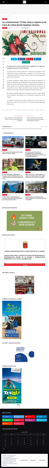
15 (37, 440)
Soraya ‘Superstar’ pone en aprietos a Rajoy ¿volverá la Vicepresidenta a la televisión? (13, 119)
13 (24, 440)
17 (5, 442)
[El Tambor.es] (24, 2)
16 (43, 440)
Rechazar (33, 460)
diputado (11, 109)
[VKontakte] (3, 88)
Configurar (42, 460)
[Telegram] (3, 79)
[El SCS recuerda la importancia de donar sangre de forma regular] (13, 142)
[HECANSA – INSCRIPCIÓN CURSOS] (24, 354)
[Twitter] (3, 64)
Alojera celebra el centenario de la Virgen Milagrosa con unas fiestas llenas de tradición (35, 198)
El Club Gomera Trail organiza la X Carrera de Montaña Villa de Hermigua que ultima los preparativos (12, 198)
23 (43, 442)
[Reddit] (3, 85)
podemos (32, 109)
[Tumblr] (3, 82)
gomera (24, 109)
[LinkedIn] (3, 67)
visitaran (42, 109)
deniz (6, 109)
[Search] (45, 2)
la (27, 109)
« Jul (3, 448)
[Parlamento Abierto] (24, 285)
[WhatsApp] (3, 76)
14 (30, 440)
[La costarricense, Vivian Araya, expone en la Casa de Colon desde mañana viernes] (24, 42)
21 (30, 442)
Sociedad (5, 172)
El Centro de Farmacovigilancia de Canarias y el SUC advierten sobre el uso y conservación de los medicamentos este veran (12, 176)
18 (11, 442)
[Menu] (3, 2)
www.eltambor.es (25, 27)
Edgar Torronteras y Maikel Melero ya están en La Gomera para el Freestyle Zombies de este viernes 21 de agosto (35, 176)
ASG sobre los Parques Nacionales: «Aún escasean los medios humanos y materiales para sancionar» (35, 119)
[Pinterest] (3, 70)
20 (24, 442)
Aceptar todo (24, 460)
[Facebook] (3, 61)
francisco (19, 109)
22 (37, 442)
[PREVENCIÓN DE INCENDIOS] (24, 221)
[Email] (3, 73)
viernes (36, 109)
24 (5, 444)
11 (11, 440)
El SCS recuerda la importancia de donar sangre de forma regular (12, 152)
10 (5, 440)
